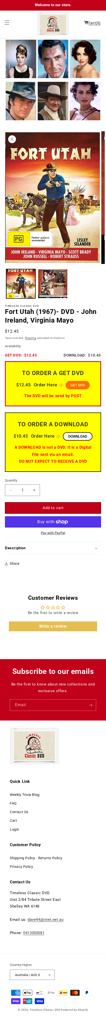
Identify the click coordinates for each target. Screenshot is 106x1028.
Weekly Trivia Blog (25, 795)
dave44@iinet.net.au (45, 919)
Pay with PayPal (53, 533)
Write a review (53, 626)
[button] (5, 22)
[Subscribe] (90, 705)
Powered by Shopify (74, 1009)
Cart (13, 820)
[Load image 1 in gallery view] (20, 283)
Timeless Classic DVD (45, 1009)
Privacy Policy (21, 867)
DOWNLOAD (77, 436)
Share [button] (14, 563)
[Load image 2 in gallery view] (52, 283)
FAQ (13, 803)
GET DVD (78, 385)
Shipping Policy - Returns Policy (36, 858)
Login (14, 829)
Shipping (30, 338)
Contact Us (19, 812)
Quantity (11, 480)
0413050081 (33, 933)
